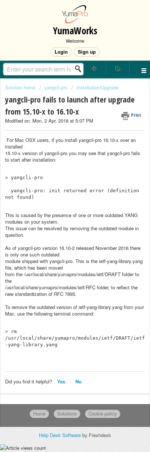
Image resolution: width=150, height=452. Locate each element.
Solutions (67, 413)
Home (39, 413)
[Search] (80, 69)
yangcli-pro (55, 87)
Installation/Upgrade (97, 87)
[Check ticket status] (118, 68)
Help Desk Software (60, 435)
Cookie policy (102, 413)
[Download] (61, 222)
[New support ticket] (94, 68)
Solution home (21, 87)
